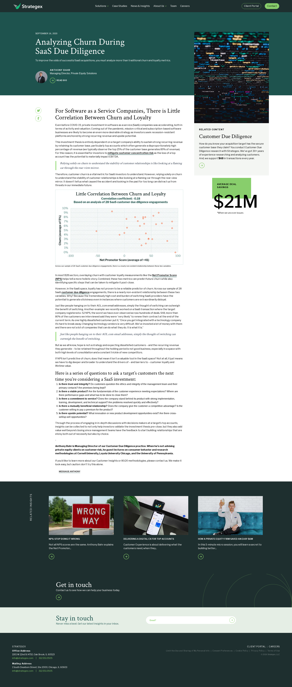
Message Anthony (69, 471)
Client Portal (256, 646)
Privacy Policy (257, 651)
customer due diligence (75, 292)
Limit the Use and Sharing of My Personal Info (188, 651)
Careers (274, 646)
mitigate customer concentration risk (131, 153)
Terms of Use (274, 651)
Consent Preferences (222, 651)
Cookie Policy (242, 651)
